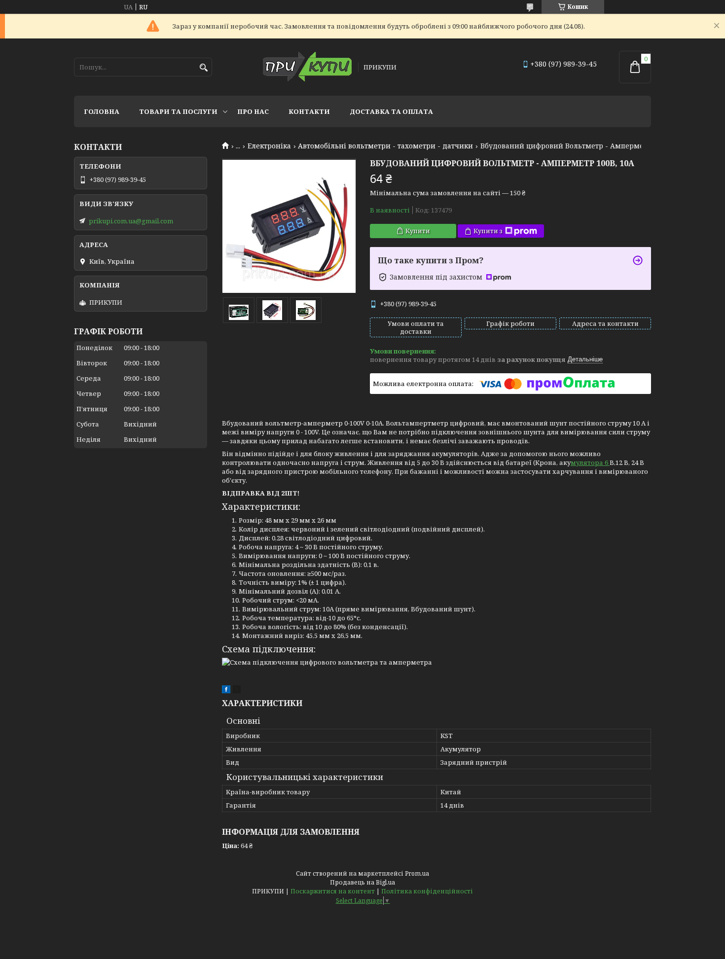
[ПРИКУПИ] (307, 67)
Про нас (253, 111)
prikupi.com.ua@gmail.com (131, 221)
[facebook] (226, 690)
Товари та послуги (178, 111)
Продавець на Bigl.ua (362, 882)
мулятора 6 (590, 462)
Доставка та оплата (391, 111)
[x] (237, 690)
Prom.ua (417, 873)
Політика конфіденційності (427, 891)
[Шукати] (203, 67)
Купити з (488, 230)
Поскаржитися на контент (332, 891)
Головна (101, 111)
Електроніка (269, 146)
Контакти (309, 111)
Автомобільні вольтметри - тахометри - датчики (385, 146)
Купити (417, 230)
